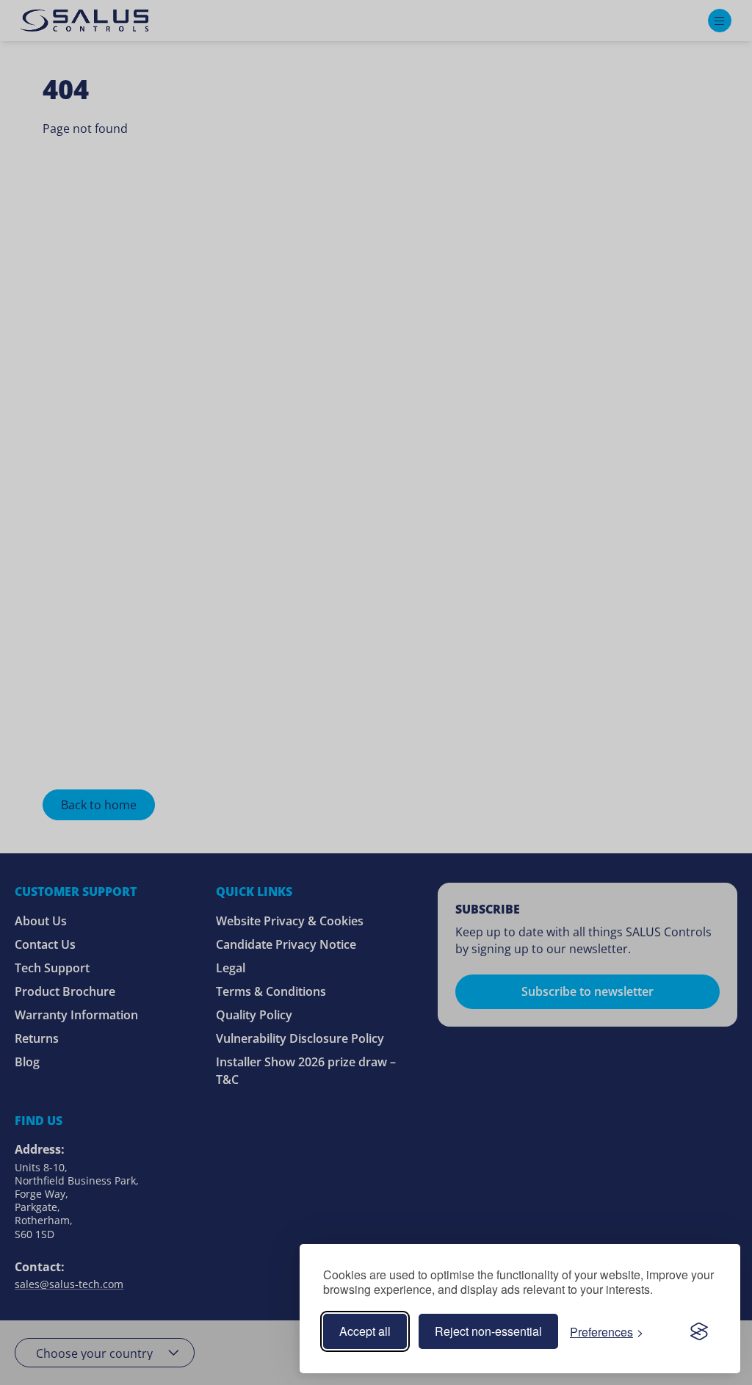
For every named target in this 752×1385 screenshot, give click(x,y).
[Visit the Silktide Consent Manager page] (699, 1331)
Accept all (365, 1331)
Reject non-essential (488, 1331)
